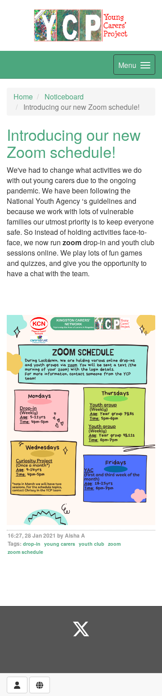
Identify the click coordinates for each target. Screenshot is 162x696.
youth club (91, 543)
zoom (114, 543)
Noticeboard (64, 96)
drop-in (31, 543)
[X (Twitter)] (81, 628)
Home (23, 96)
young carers (59, 543)
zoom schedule (25, 551)
